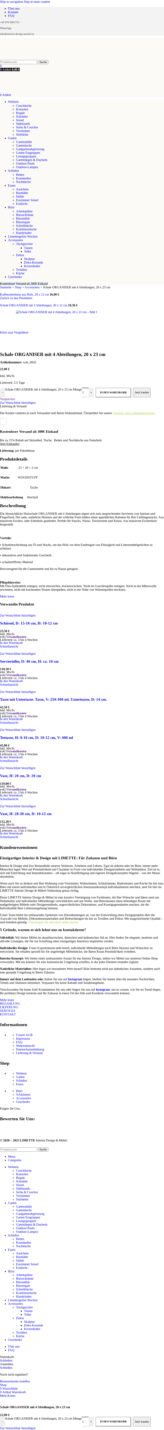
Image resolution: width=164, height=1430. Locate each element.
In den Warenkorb (113, 1421)
